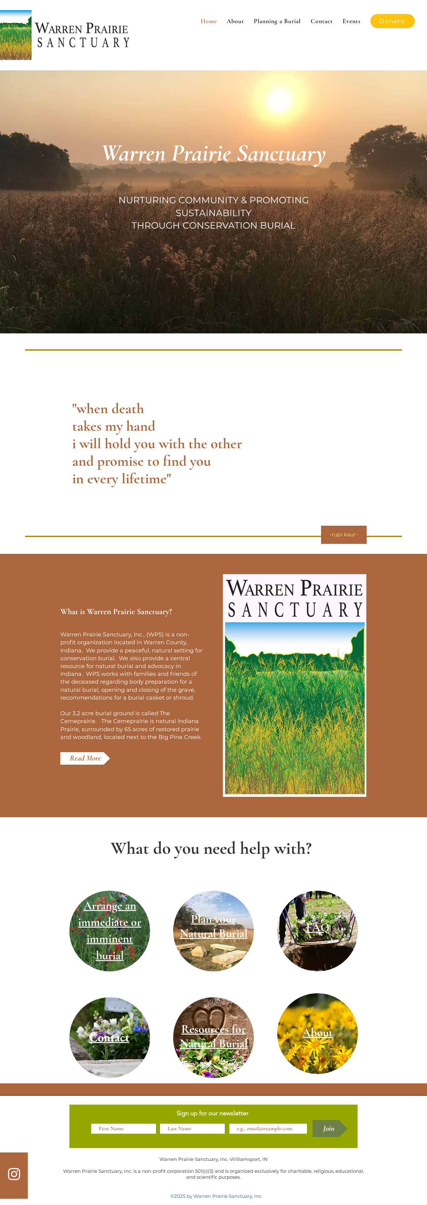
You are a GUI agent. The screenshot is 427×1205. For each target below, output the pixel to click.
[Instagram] (14, 1174)
